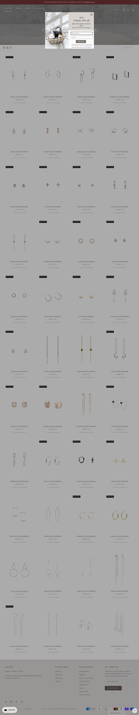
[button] (91, 14)
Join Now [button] (81, 41)
